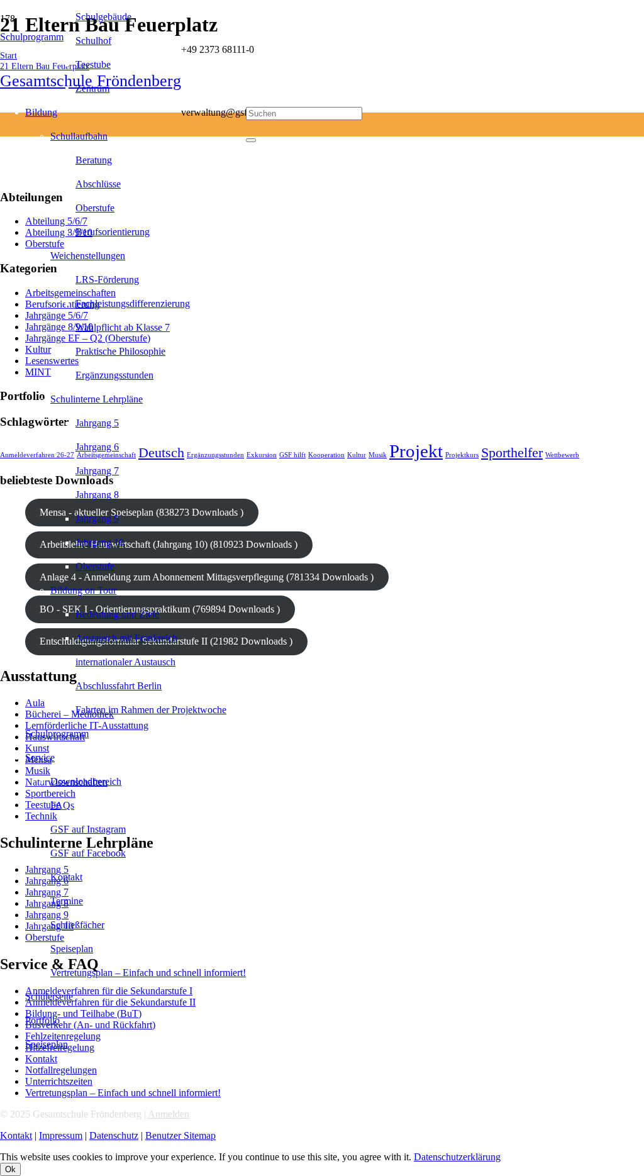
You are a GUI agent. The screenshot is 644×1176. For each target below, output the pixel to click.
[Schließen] (251, 140)
